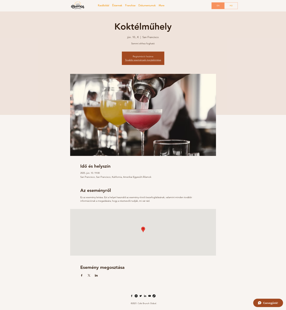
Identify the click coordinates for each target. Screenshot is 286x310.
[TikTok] (154, 295)
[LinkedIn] (145, 295)
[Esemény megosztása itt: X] (89, 275)
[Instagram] (136, 295)
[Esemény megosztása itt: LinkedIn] (96, 275)
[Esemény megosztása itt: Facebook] (81, 275)
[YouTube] (149, 295)
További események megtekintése (143, 60)
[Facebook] (131, 295)
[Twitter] (140, 295)
